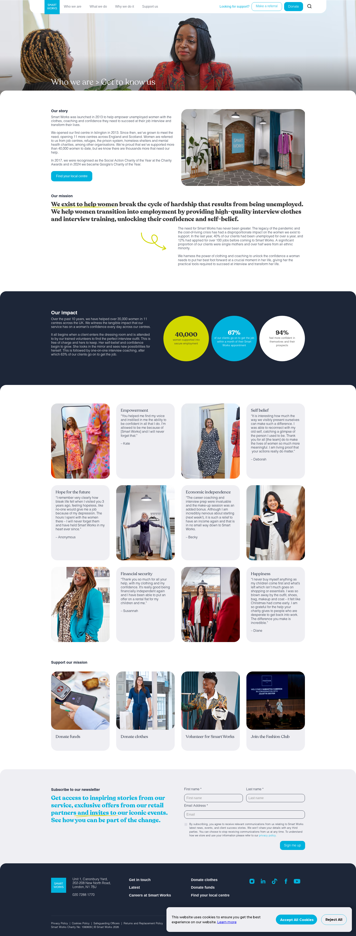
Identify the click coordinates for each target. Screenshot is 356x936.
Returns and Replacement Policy (143, 923)
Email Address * (196, 806)
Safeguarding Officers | (109, 923)
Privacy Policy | (61, 923)
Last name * (254, 789)
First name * (192, 789)
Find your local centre (72, 176)
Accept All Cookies (297, 920)
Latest (134, 887)
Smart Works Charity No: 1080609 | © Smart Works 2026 (85, 927)
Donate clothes (204, 880)
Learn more (227, 922)
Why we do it (124, 6)
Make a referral (267, 6)
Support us (150, 6)
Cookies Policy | (83, 923)
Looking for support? (234, 6)
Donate (293, 7)
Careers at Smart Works (150, 895)
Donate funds (203, 887)
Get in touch (140, 880)
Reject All (334, 920)
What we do (98, 6)
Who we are (72, 6)
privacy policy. (268, 836)
